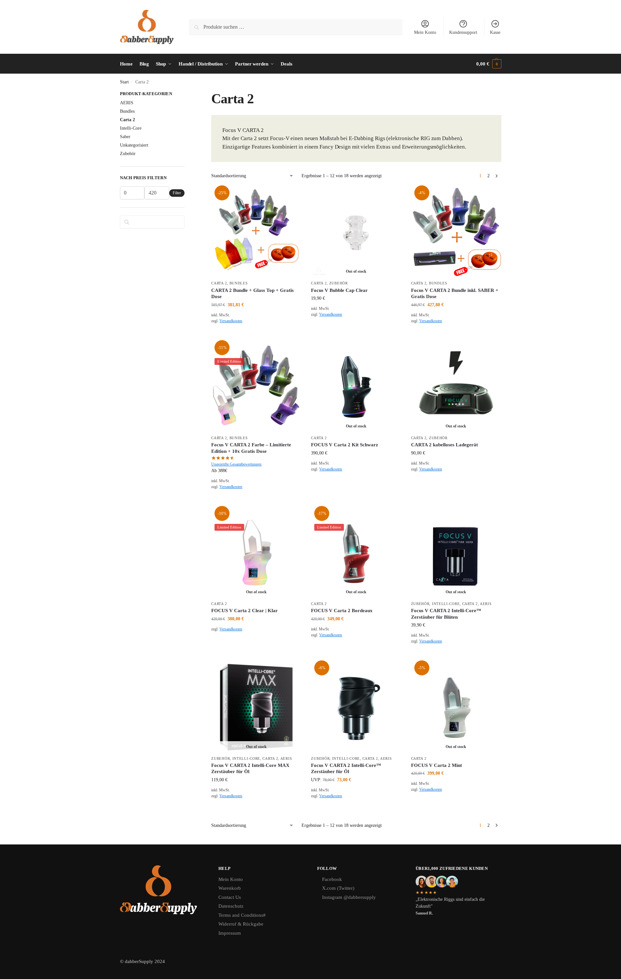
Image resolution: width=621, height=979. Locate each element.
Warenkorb (229, 888)
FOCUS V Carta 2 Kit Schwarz (344, 444)
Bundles (238, 283)
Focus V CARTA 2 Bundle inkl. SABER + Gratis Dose (454, 293)
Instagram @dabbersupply (349, 897)
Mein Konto (425, 32)
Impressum (229, 933)
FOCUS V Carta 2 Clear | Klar (244, 610)
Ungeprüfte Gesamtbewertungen (236, 464)
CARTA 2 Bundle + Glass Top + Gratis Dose (252, 293)
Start (124, 81)
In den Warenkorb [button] (256, 335)
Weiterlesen (356, 328)
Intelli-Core (446, 604)
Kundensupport (463, 32)
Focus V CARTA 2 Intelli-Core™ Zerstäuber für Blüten (446, 614)
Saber (125, 136)
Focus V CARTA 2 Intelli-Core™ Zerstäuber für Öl (346, 768)
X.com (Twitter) (338, 888)
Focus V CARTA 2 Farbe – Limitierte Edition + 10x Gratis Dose (251, 448)
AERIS (486, 604)
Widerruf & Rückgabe (240, 924)
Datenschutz (231, 906)
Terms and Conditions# (242, 915)
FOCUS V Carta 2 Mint (436, 765)
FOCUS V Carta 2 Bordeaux (342, 610)
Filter (177, 193)
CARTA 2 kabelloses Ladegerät (444, 444)
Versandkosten (230, 321)
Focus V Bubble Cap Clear (339, 290)
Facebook (332, 879)
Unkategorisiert (134, 145)
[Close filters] (186, 94)
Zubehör (338, 283)
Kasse (495, 32)
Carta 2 (219, 283)
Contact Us (229, 897)
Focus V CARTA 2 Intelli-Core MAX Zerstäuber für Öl (250, 768)
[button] (488, 64)
